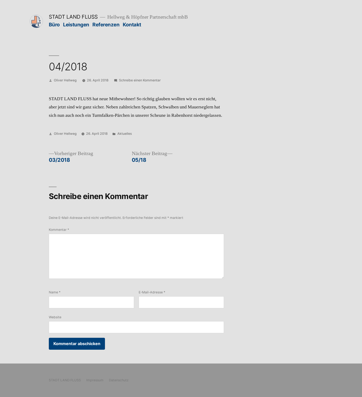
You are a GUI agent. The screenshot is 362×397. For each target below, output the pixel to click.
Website (55, 317)
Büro (54, 25)
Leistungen (76, 25)
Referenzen (105, 25)
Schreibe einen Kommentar (140, 80)
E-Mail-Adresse (152, 292)
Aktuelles (124, 134)
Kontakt (132, 25)
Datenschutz (118, 380)
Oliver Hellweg (65, 80)
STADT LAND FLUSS (73, 17)
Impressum (94, 380)
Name (55, 292)
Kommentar (59, 230)
